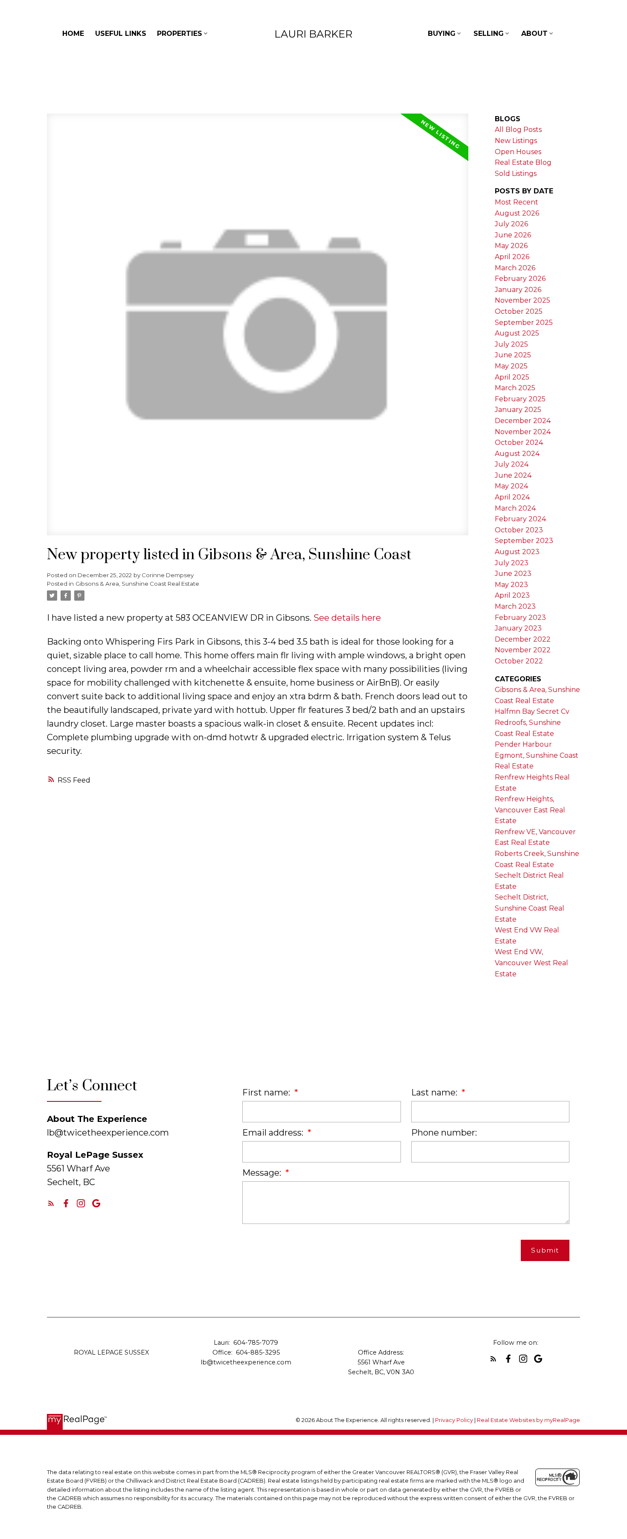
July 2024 (511, 464)
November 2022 (523, 650)
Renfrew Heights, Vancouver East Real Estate (530, 810)
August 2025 (517, 333)
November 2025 (522, 300)
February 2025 (520, 399)
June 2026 (513, 235)
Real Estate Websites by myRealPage (528, 1420)
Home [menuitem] (73, 33)
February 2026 (520, 279)
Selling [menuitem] (488, 33)
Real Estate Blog (523, 162)
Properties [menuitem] (179, 33)
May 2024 (511, 486)
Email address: (273, 1132)
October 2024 (519, 442)
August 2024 (517, 454)
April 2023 (512, 595)
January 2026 (518, 290)
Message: (262, 1173)
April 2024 (512, 497)
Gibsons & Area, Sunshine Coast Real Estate (137, 583)
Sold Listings (516, 173)
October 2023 (519, 530)
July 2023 (511, 563)
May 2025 (511, 366)
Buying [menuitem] (442, 33)
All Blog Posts (518, 130)
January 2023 (518, 628)
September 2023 (524, 541)
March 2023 (515, 606)
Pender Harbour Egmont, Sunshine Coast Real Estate (536, 755)
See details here (347, 618)
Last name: (435, 1092)
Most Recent (516, 202)
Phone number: (444, 1132)
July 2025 (511, 344)
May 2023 (511, 585)
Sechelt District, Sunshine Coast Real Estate (529, 908)
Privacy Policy (454, 1420)
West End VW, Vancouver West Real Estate (531, 963)
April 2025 (512, 377)
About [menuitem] (534, 33)
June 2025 (513, 355)
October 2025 (519, 311)
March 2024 (515, 508)
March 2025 (515, 388)
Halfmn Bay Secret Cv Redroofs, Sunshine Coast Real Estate (532, 722)
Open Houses (518, 152)
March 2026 (515, 268)
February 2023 (520, 617)
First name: (267, 1092)
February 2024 (520, 519)
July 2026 (511, 224)
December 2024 (523, 421)
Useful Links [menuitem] (120, 33)
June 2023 (513, 573)
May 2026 (511, 246)
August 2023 (517, 552)
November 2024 (523, 432)
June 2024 (513, 475)
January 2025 (518, 410)
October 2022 (519, 661)
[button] (51, 1203)
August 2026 (517, 213)
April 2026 (512, 257)
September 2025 (524, 322)
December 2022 (523, 639)
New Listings (516, 141)
